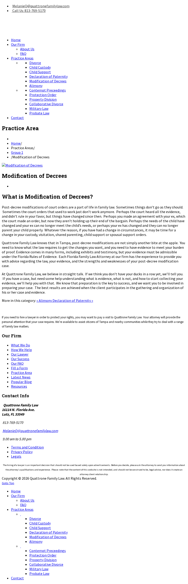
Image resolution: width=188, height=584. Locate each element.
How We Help (21, 349)
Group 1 (17, 152)
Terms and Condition (27, 447)
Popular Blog (21, 381)
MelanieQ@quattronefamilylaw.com (40, 6)
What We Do (20, 345)
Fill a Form (19, 368)
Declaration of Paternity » (73, 300)
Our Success (20, 359)
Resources (19, 386)
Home (16, 143)
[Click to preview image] (22, 165)
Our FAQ (17, 363)
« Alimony (44, 300)
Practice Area (21, 372)
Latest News (20, 377)
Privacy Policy (22, 451)
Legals (16, 456)
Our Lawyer (19, 354)
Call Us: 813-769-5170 (29, 10)
